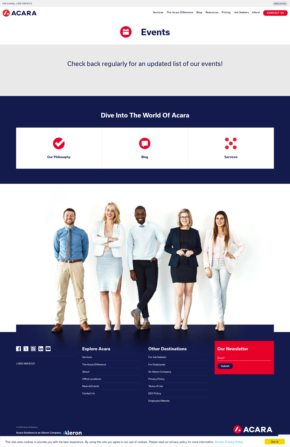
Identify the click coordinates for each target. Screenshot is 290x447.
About (256, 12)
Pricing (226, 12)
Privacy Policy (156, 379)
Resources (212, 12)
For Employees (156, 364)
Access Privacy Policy (229, 442)
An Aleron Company (159, 371)
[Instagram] (33, 348)
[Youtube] (48, 348)
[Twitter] (25, 348)
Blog (199, 12)
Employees (280, 4)
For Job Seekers (157, 357)
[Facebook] (18, 348)
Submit (225, 366)
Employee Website (159, 400)
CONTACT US (275, 12)
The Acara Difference (180, 12)
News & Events (90, 386)
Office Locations (91, 379)
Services (158, 12)
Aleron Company (51, 432)
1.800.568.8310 (25, 363)
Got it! (275, 441)
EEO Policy (154, 393)
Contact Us (88, 393)
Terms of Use (155, 386)
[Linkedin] (40, 348)
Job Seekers (241, 12)
